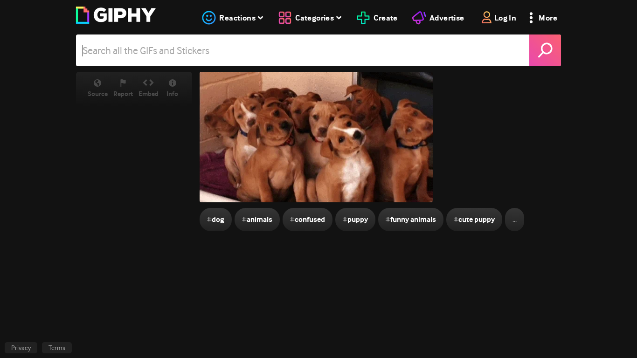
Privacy (21, 347)
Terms (56, 347)
